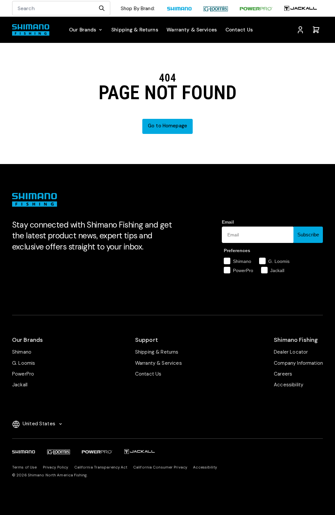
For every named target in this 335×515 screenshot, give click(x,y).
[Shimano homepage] (179, 9)
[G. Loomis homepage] (216, 9)
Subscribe (308, 234)
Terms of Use (24, 467)
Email (228, 222)
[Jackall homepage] (300, 9)
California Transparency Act (100, 467)
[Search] (102, 8)
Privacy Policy (55, 467)
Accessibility (205, 467)
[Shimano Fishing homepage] (32, 30)
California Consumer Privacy (160, 467)
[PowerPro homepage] (256, 9)
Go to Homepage (167, 126)
